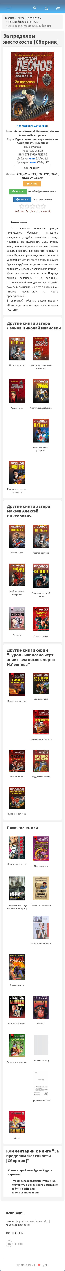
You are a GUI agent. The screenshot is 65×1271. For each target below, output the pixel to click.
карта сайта (42, 1221)
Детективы (34, 18)
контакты (29, 1221)
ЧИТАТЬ (19, 191)
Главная (9, 18)
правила (10, 1224)
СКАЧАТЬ (23, 199)
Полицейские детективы (23, 21)
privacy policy (23, 1224)
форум (19, 1221)
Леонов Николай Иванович (31, 131)
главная (10, 1221)
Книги (21, 18)
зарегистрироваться (25, 1192)
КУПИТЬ (33, 183)
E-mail (19, 1243)
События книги (32, 167)
